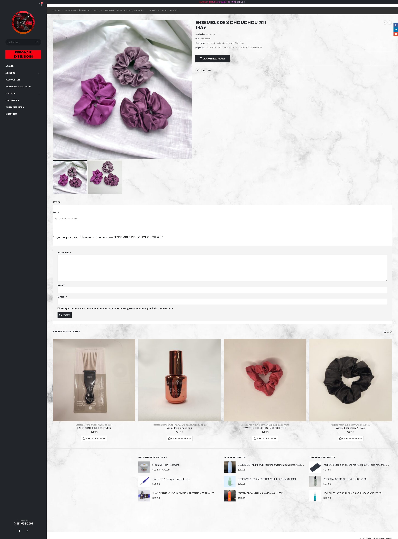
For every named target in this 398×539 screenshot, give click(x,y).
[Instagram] (27, 531)
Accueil (9, 66)
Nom (61, 285)
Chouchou (239, 43)
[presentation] (53, 89)
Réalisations (12, 100)
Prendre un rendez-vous (18, 86)
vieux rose (257, 47)
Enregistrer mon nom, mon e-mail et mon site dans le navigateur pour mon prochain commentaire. (117, 308)
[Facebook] (19, 531)
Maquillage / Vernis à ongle (108, 425)
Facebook (197, 70)
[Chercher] (37, 42)
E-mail (62, 296)
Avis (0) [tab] (56, 202)
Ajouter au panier (214, 58)
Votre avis (64, 252)
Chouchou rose (230, 47)
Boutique (10, 93)
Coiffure (199, 425)
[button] (385, 331)
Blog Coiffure (12, 79)
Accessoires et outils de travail (220, 43)
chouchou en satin (214, 47)
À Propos (10, 73)
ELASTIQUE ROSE (245, 47)
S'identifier (11, 114)
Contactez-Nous (14, 107)
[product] (94, 380)
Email (209, 70)
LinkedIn (203, 70)
